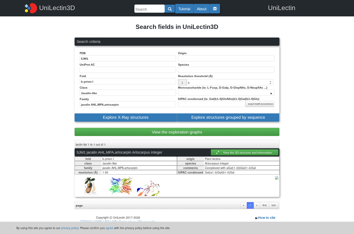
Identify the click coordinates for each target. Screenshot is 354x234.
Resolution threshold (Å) (195, 76)
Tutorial (184, 8)
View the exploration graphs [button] (177, 132)
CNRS (98, 221)
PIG (107, 221)
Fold (83, 76)
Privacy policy (147, 221)
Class (83, 87)
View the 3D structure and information (247, 152)
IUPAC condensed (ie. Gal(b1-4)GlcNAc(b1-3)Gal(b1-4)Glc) (225, 101)
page (79, 205)
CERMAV (86, 221)
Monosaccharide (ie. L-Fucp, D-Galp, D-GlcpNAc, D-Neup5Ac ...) (222, 87)
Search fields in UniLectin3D (177, 26)
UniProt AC (87, 64)
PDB (83, 53)
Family (84, 99)
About (201, 8)
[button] (126, 117)
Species (183, 64)
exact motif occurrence (260, 104)
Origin (182, 53)
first (265, 205)
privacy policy (69, 228)
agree (109, 228)
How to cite (266, 217)
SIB (114, 221)
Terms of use (127, 221)
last (274, 205)
